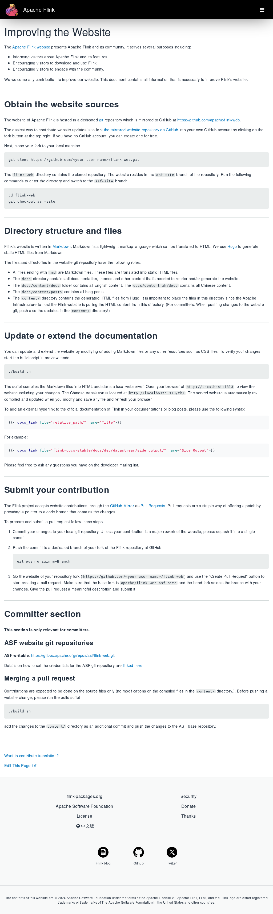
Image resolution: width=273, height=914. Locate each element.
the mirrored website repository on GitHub (141, 129)
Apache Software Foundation (84, 806)
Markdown (62, 246)
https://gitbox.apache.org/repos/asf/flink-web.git (73, 655)
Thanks (188, 816)
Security (188, 796)
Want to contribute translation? (31, 755)
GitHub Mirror (122, 505)
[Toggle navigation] (262, 9)
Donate (188, 806)
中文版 (87, 826)
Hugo (232, 246)
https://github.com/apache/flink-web (208, 119)
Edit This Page (17, 765)
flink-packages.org (85, 796)
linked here (133, 665)
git (101, 119)
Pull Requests (152, 505)
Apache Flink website (31, 47)
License (84, 816)
